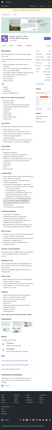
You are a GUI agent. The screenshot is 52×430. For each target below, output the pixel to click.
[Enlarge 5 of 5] (31, 323)
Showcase (16, 395)
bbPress (4, 411)
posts (49, 71)
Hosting (3, 400)
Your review (39, 109)
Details (4, 45)
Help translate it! (35, 10)
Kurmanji (7, 420)
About (2, 395)
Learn (28, 395)
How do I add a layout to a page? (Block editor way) (14, 360)
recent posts (47, 80)
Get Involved (42, 395)
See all (49, 109)
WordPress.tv (31, 402)
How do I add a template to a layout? (10, 369)
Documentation (7, 91)
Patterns (16, 402)
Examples (5, 89)
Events (41, 397)
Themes (16, 397)
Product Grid (47, 74)
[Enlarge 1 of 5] (9, 323)
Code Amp (13, 40)
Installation (19, 45)
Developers (29, 400)
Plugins (15, 400)
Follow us (5, 93)
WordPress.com (6, 406)
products (48, 77)
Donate (41, 400)
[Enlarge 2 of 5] (9, 329)
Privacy (3, 402)
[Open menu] (50, 2)
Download (47, 38)
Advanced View (40, 84)
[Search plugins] (15, 14)
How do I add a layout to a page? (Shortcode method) (15, 364)
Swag (41, 402)
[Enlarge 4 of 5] (20, 329)
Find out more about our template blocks (13, 207)
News (2, 397)
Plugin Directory (5, 6)
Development (28, 45)
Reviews (11, 45)
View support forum (41, 121)
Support (49, 45)
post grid (45, 71)
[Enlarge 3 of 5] (20, 323)
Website (5, 87)
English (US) (48, 68)
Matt (3, 409)
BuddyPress (5, 414)
